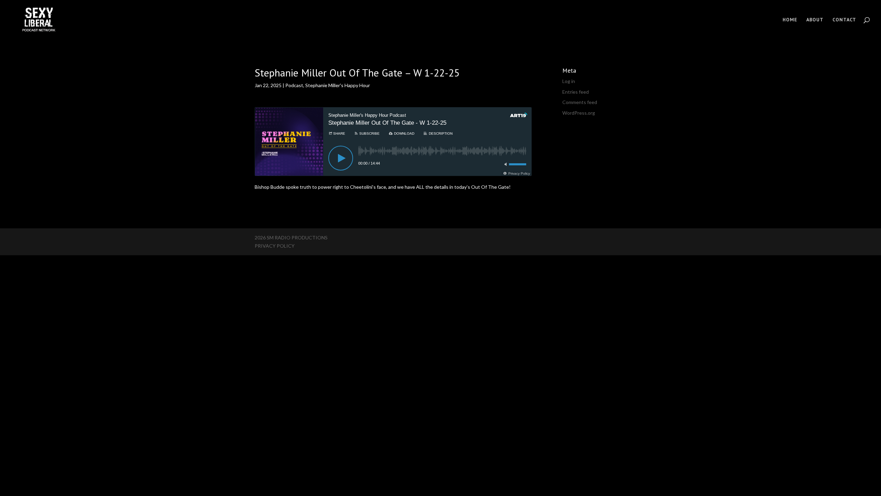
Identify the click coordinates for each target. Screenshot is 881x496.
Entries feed (575, 92)
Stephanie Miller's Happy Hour (337, 85)
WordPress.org (578, 113)
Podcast (294, 85)
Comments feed (579, 102)
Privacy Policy (275, 246)
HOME (790, 20)
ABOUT (815, 20)
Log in (568, 81)
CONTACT (844, 20)
